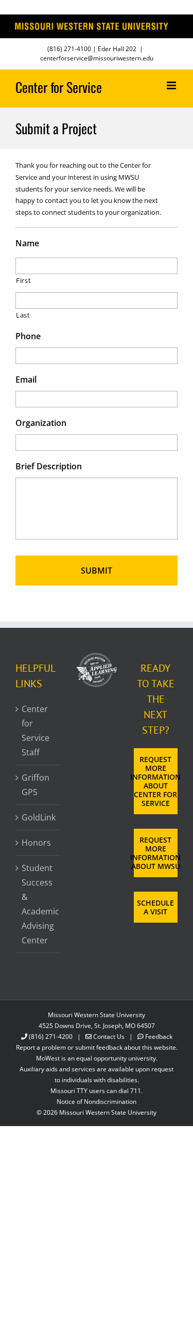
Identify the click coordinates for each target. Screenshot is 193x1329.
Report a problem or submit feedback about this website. (97, 1047)
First (23, 280)
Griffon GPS (35, 785)
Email (26, 379)
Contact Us (109, 1036)
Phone (28, 336)
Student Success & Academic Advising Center (38, 904)
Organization (40, 423)
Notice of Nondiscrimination (96, 1101)
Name (27, 243)
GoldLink (38, 817)
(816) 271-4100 (69, 48)
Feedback (158, 1036)
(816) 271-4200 (51, 1036)
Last (23, 315)
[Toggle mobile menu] (172, 85)
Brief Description (48, 466)
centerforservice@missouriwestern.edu (96, 58)
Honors (36, 842)
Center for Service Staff (35, 730)
